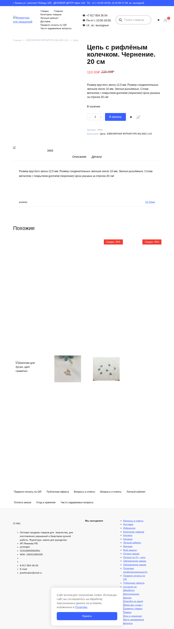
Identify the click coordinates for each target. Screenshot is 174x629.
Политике (81, 607)
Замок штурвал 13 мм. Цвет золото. (66, 505)
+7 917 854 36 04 (96, 15)
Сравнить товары (132, 608)
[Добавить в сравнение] (138, 117)
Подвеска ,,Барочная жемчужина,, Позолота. (140, 501)
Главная (58, 11)
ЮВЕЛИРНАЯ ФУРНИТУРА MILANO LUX (47, 40)
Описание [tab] (79, 156)
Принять (87, 616)
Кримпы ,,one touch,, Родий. (102, 505)
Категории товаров (50, 14)
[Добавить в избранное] (131, 117)
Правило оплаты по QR (53, 25)
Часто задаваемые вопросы (56, 28)
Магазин (128, 546)
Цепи (75, 40)
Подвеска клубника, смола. (143, 576)
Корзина (127, 535)
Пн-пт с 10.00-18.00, (98, 20)
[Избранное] (158, 20)
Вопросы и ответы (84, 491)
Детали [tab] (97, 156)
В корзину (115, 116)
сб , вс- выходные (97, 25)
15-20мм (150, 202)
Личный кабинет (49, 18)
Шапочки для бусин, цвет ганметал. (24, 503)
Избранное (129, 528)
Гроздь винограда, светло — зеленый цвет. (105, 574)
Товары (44, 11)
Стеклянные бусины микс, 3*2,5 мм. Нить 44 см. (28, 574)
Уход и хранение (46, 502)
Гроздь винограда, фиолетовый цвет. (67, 576)
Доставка (45, 21)
